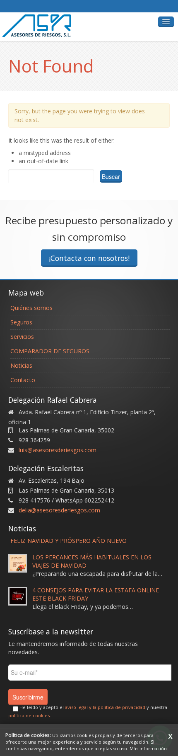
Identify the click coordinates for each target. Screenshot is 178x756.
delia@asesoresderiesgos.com (59, 510)
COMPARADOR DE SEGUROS (49, 351)
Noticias (21, 365)
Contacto (22, 380)
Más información (148, 748)
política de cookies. (29, 715)
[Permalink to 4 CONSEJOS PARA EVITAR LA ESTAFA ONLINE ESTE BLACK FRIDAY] (18, 595)
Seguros (21, 322)
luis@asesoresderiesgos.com (57, 450)
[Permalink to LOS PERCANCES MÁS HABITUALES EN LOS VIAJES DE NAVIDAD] (18, 562)
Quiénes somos (31, 308)
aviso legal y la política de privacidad (105, 707)
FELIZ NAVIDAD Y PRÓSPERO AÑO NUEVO (68, 541)
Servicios (22, 336)
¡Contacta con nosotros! (89, 258)
